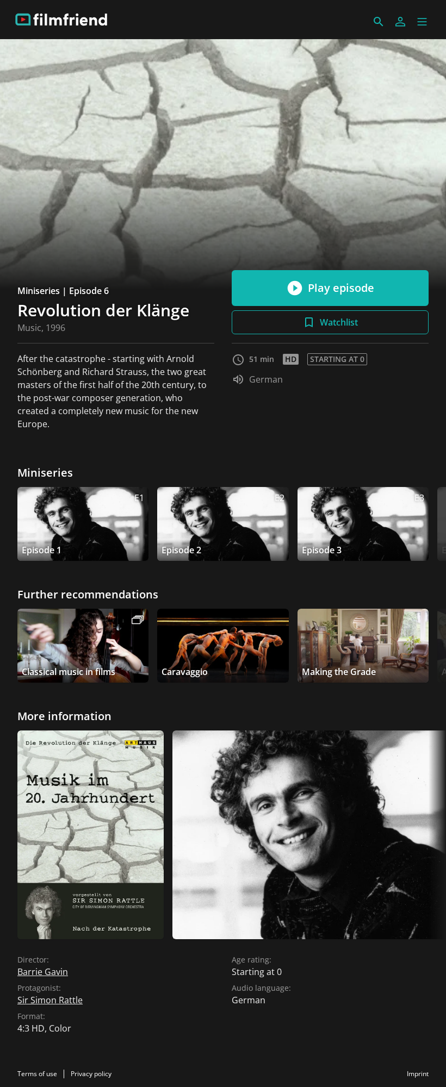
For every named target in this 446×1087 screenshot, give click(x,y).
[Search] (378, 22)
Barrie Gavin (42, 972)
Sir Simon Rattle (50, 1000)
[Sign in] (400, 22)
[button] (422, 22)
